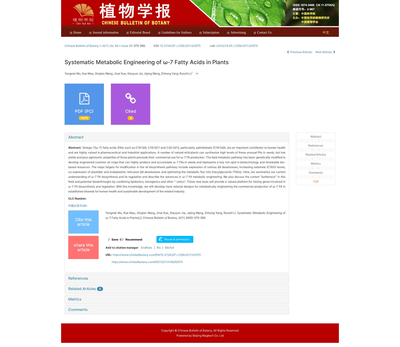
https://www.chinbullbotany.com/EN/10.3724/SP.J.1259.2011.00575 (157, 254)
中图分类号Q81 (77, 205)
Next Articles (324, 52)
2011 (105, 45)
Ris (159, 247)
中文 (326, 32)
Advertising (238, 32)
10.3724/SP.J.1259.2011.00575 (180, 45)
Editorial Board (140, 32)
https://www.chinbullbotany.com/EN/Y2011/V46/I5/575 (147, 262)
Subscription (211, 32)
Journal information (106, 32)
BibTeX (169, 247)
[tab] (177, 137)
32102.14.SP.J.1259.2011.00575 (237, 45)
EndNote (146, 247)
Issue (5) (127, 45)
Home (77, 32)
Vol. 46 (113, 45)
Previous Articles (301, 52)
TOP (316, 181)
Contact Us (264, 32)
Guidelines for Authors (176, 32)
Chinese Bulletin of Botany (82, 45)
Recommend (133, 239)
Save (115, 239)
